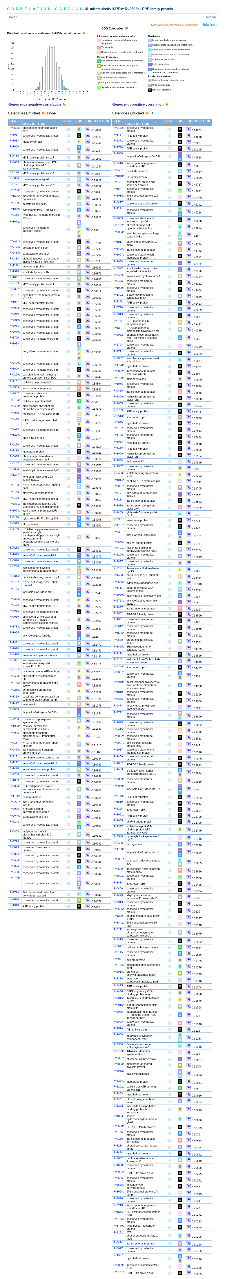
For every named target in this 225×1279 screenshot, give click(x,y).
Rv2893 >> (212, 17)
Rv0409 (14, 202)
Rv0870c (14, 560)
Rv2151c (14, 381)
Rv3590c (118, 1126)
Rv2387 (118, 466)
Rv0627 (118, 1248)
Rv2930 (118, 153)
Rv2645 (118, 422)
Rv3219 (118, 1205)
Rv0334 (14, 258)
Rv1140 (14, 265)
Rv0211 (118, 929)
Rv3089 (14, 709)
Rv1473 (118, 1106)
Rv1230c (14, 450)
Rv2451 (118, 182)
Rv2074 (14, 648)
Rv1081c (118, 619)
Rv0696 (14, 654)
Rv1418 (118, 882)
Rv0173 (14, 497)
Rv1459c (118, 756)
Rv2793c (118, 1051)
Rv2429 (118, 895)
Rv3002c (118, 358)
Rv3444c (118, 1271)
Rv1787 (118, 134)
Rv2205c (118, 554)
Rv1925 (14, 632)
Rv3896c (118, 1198)
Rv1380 (118, 978)
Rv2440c (118, 991)
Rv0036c (14, 548)
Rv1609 (118, 1034)
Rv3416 (118, 163)
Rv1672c (14, 221)
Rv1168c (118, 301)
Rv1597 (118, 1255)
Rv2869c (118, 779)
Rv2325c (14, 598)
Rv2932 (118, 334)
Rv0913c (14, 523)
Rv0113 (118, 659)
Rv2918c (118, 971)
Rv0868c (14, 831)
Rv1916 (14, 271)
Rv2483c (14, 406)
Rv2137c (14, 240)
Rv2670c (14, 331)
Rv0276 (14, 444)
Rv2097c (14, 289)
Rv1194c (118, 208)
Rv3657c (118, 254)
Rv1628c (118, 1165)
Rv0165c (14, 683)
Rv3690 (14, 368)
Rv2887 (118, 607)
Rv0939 (14, 616)
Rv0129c (14, 374)
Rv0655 (14, 162)
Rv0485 (118, 390)
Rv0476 (118, 281)
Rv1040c (118, 176)
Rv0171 (14, 184)
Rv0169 (14, 283)
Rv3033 (118, 441)
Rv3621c (118, 814)
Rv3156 (14, 418)
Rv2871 (118, 140)
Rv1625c (14, 196)
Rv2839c (118, 1265)
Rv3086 (14, 808)
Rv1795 (118, 434)
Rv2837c (118, 561)
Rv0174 (14, 156)
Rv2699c (118, 722)
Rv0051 (14, 610)
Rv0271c (14, 802)
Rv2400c (118, 473)
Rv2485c (14, 252)
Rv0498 (14, 872)
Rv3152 (14, 582)
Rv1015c (118, 195)
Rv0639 (118, 868)
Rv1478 (14, 768)
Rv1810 (118, 692)
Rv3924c (118, 1191)
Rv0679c (14, 847)
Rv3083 (14, 140)
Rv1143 (118, 587)
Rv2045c (14, 815)
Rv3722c (118, 712)
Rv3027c (118, 486)
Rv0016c (14, 576)
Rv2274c (118, 653)
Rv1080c (118, 505)
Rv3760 (14, 337)
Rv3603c (118, 218)
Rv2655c (118, 820)
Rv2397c (118, 826)
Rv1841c (14, 277)
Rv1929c (118, 287)
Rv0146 (118, 1132)
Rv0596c (118, 909)
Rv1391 (118, 327)
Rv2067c (118, 672)
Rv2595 (118, 1021)
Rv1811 (118, 241)
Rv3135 (118, 447)
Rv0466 (118, 888)
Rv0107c (14, 670)
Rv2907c (118, 742)
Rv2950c (118, 786)
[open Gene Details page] (67, 129)
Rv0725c (118, 1218)
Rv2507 (14, 393)
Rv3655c (118, 403)
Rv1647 (118, 188)
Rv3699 (14, 146)
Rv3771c (118, 351)
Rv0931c (14, 660)
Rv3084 (14, 469)
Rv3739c (118, 410)
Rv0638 (118, 639)
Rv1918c (14, 905)
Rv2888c (118, 460)
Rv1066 (118, 383)
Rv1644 (118, 1212)
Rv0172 (14, 604)
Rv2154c (14, 400)
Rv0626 (118, 1178)
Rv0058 (14, 412)
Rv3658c (118, 261)
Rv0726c (118, 307)
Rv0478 (118, 705)
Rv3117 (118, 568)
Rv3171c (14, 756)
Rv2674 (14, 899)
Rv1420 (118, 575)
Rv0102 (14, 463)
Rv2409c (14, 362)
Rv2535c (118, 581)
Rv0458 (14, 491)
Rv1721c (118, 525)
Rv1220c (14, 434)
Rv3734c (14, 626)
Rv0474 (118, 1242)
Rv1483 (118, 769)
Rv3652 (118, 613)
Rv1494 (118, 1152)
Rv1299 (118, 915)
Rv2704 (118, 344)
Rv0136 (14, 517)
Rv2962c (118, 1070)
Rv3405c (118, 248)
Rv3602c (118, 1158)
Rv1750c (118, 849)
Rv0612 (118, 626)
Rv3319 (14, 696)
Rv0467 (118, 170)
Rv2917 (118, 749)
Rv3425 (118, 985)
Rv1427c (14, 475)
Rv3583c (14, 387)
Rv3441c (118, 1099)
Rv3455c (118, 646)
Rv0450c (14, 749)
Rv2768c (118, 795)
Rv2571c (14, 503)
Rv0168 (14, 214)
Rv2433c (118, 1093)
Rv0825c (14, 854)
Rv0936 (14, 732)
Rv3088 (14, 307)
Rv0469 (118, 275)
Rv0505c (14, 127)
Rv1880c (14, 208)
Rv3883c (118, 1064)
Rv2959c (118, 594)
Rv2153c (14, 529)
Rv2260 (14, 774)
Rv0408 (14, 676)
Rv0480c (118, 377)
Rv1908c (14, 726)
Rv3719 (14, 841)
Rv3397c (118, 1058)
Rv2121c (118, 1232)
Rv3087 (14, 134)
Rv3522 (118, 268)
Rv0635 (118, 698)
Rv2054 (14, 325)
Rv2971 (118, 959)
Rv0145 (118, 952)
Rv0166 (14, 589)
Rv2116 (118, 808)
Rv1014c (118, 480)
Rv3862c (118, 371)
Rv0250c (14, 190)
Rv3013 (118, 902)
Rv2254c (118, 1080)
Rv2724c (118, 600)
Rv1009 (118, 453)
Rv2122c (118, 225)
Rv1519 (118, 801)
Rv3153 (14, 485)
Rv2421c (118, 547)
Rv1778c (118, 365)
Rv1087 (118, 763)
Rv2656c (118, 541)
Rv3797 (118, 492)
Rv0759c (14, 878)
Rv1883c (14, 780)
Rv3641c (118, 946)
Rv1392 (118, 294)
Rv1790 (118, 147)
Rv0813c (118, 314)
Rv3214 (118, 1145)
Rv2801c (118, 875)
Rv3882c (118, 736)
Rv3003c (118, 232)
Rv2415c (118, 729)
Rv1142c (14, 762)
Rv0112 (118, 321)
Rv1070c (14, 554)
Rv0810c (14, 319)
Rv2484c (14, 860)
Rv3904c (118, 1172)
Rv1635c (118, 633)
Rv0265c (14, 689)
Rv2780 (14, 892)
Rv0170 (14, 172)
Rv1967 (14, 302)
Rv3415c (118, 939)
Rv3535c (118, 1184)
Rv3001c (118, 859)
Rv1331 (14, 642)
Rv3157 (14, 742)
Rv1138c (14, 796)
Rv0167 (14, 295)
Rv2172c (118, 127)
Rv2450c (118, 396)
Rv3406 (118, 843)
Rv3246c (14, 566)
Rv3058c (14, 510)
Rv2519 (118, 1028)
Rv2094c (14, 786)
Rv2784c (118, 666)
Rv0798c (14, 246)
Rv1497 (14, 703)
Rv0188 (14, 428)
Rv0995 (14, 456)
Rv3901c (118, 519)
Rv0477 (118, 202)
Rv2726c (118, 964)
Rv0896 (14, 178)
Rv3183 (118, 499)
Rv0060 (14, 313)
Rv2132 (118, 428)
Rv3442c (118, 922)
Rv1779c (118, 1225)
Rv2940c (118, 682)
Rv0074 (14, 866)
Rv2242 (14, 821)
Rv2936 (118, 1011)
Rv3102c (118, 1086)
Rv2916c (118, 1005)
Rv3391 (118, 532)
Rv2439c (118, 512)
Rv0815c (118, 998)
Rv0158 (118, 1138)
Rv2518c (118, 416)
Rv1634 (14, 343)
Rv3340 (118, 1044)
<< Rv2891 (13, 17)
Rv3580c (118, 836)
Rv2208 (14, 719)
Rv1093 (118, 1116)
